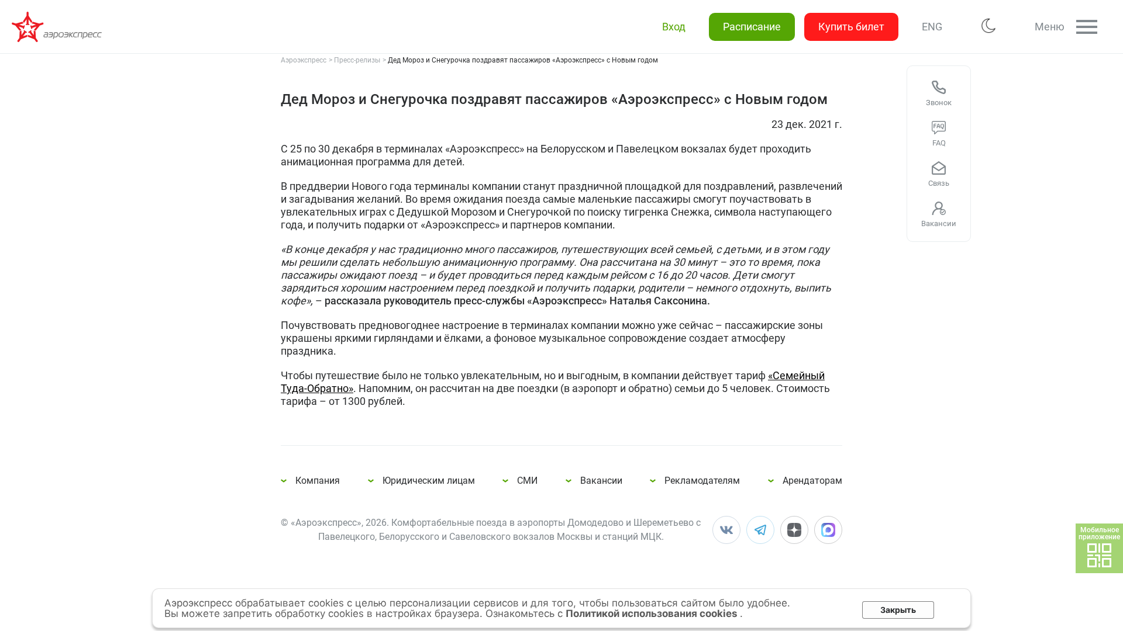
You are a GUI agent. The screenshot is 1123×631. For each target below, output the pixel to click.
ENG (932, 26)
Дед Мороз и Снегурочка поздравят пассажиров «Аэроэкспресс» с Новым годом (58, 27)
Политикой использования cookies (653, 613)
